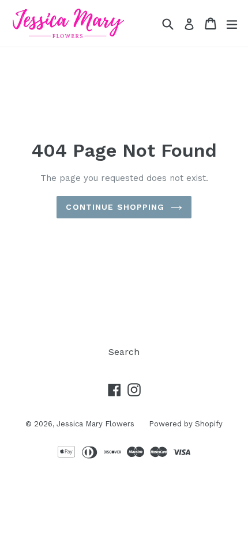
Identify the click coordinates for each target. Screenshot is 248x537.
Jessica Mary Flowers (95, 423)
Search (124, 351)
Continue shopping (115, 206)
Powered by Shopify (186, 423)
